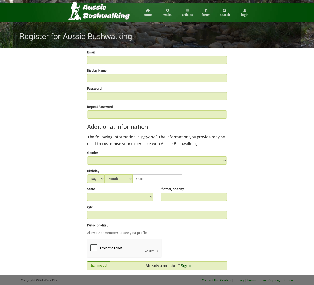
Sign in (186, 265)
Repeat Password (100, 106)
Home (148, 14)
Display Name (97, 70)
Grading (226, 280)
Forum (206, 14)
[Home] (99, 11)
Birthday (93, 171)
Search (225, 14)
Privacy (239, 280)
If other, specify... (173, 189)
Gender (92, 152)
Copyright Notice (280, 280)
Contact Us (210, 280)
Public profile (96, 225)
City (90, 207)
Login (244, 14)
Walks (167, 14)
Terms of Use (256, 280)
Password (94, 88)
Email (91, 52)
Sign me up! (98, 265)
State (91, 189)
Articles (187, 14)
